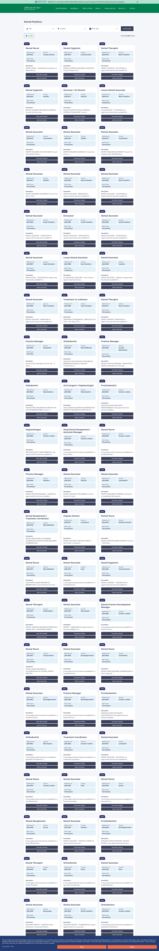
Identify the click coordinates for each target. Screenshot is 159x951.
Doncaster (68, 215)
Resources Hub (110, 8)
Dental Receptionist (36, 821)
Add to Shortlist (42, 78)
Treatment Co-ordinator (75, 299)
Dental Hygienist (71, 48)
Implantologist (33, 429)
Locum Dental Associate (113, 90)
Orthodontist (70, 341)
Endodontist (32, 385)
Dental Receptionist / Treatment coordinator (37, 517)
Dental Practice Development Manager (116, 605)
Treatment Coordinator (75, 737)
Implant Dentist (71, 516)
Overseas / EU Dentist (74, 90)
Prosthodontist (108, 385)
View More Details (41, 74)
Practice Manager (34, 341)
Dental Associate (34, 132)
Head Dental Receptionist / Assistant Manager (77, 430)
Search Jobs (127, 29)
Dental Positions (61, 8)
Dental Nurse (32, 48)
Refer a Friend (87, 8)
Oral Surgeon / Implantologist (78, 385)
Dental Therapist (109, 48)
